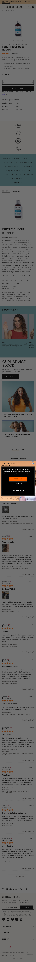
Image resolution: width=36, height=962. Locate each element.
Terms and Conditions (27, 497)
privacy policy (7, 471)
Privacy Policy (20, 497)
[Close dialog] (33, 462)
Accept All (18, 479)
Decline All (18, 484)
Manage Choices (18, 490)
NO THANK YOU (11, 495)
